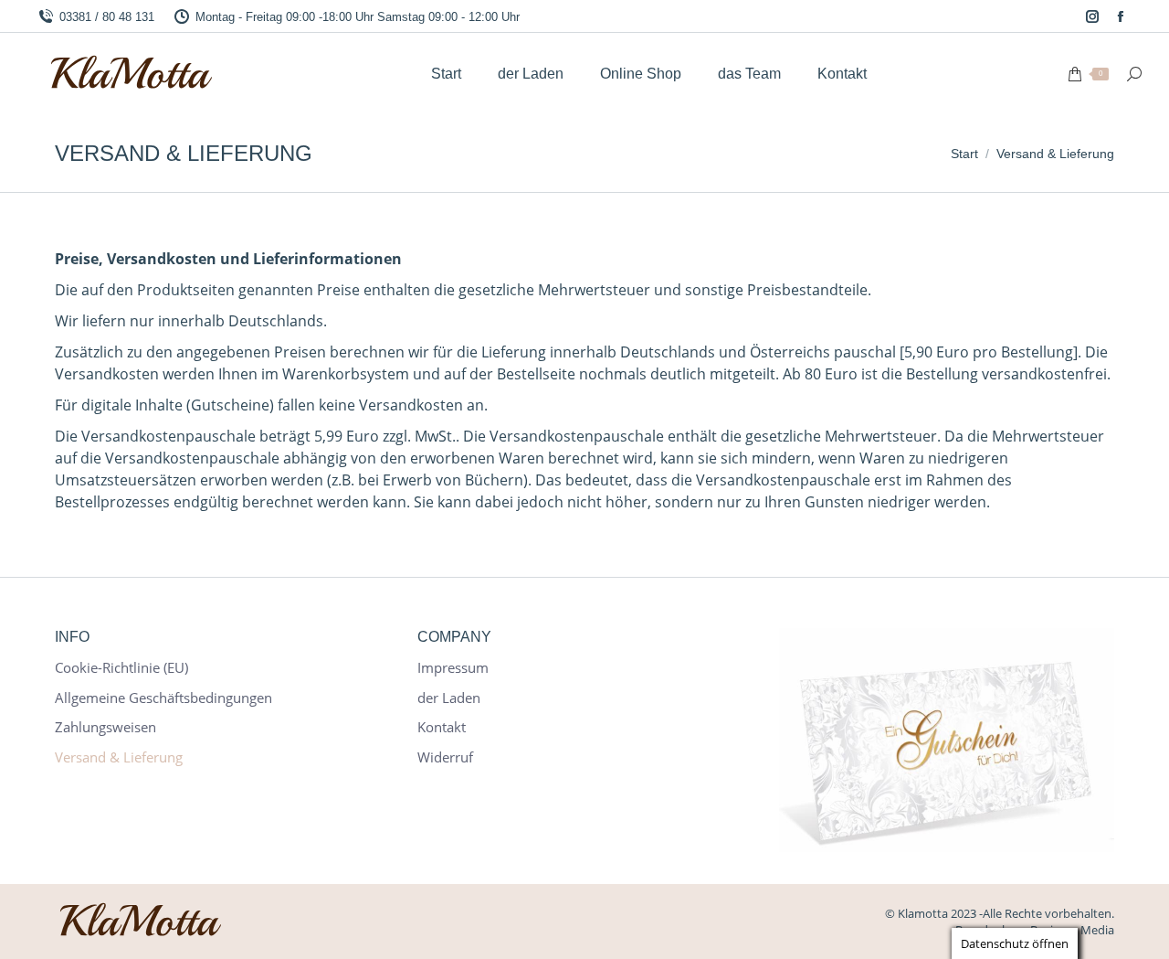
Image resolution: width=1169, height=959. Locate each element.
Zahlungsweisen (105, 727)
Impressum (453, 668)
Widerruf (445, 757)
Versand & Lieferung (119, 757)
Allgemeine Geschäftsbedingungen (163, 698)
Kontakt (441, 727)
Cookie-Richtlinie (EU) (121, 668)
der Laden (448, 698)
